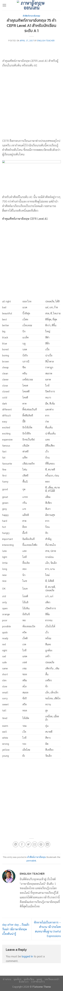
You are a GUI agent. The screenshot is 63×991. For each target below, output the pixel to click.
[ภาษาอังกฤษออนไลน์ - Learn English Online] (31, 5)
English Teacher (46, 40)
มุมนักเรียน (29, 979)
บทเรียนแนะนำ (52, 979)
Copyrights (38, 981)
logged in (27, 956)
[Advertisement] (31, 103)
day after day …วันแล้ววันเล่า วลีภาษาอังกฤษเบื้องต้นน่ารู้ (15, 929)
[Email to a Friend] (35, 844)
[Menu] (4, 5)
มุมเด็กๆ (17, 979)
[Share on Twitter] (28, 844)
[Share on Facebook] (22, 844)
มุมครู (39, 979)
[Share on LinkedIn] (47, 844)
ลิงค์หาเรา (24, 981)
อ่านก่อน (7, 979)
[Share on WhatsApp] (16, 844)
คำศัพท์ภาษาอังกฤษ (31, 15)
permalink (31, 860)
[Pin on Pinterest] (41, 844)
